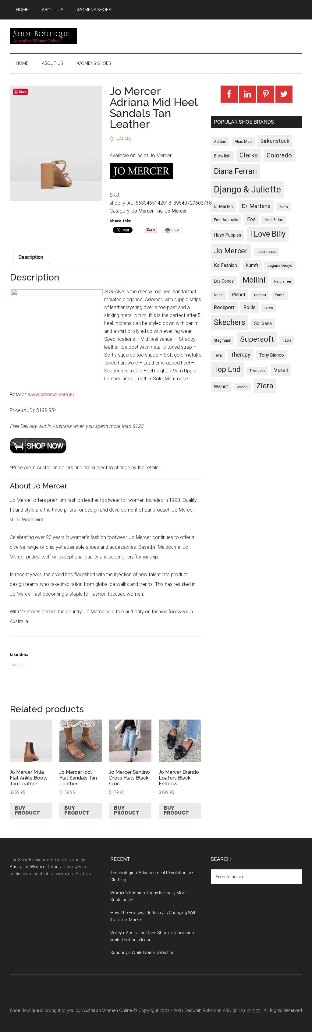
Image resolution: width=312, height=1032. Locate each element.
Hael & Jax (273, 220)
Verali (281, 370)
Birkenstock (275, 141)
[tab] (30, 257)
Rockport (224, 307)
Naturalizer (282, 282)
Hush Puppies (227, 235)
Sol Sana (263, 323)
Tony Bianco (271, 355)
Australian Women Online (34, 866)
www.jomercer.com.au (51, 394)
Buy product (27, 810)
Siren (268, 308)
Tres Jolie (257, 371)
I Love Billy (267, 234)
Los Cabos (224, 281)
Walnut (221, 386)
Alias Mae (243, 141)
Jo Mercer (143, 211)
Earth (283, 207)
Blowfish (222, 155)
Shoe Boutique (43, 36)
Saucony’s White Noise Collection (142, 952)
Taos (286, 340)
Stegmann (222, 340)
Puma (280, 295)
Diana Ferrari (235, 171)
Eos (251, 219)
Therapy (240, 354)
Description (30, 257)
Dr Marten (223, 206)
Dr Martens (256, 206)
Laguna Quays (280, 265)
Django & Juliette (247, 189)
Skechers (229, 322)
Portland (260, 295)
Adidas (220, 141)
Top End (227, 369)
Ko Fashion (225, 265)
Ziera (265, 386)
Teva (218, 355)
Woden (242, 387)
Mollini (254, 279)
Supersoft (257, 339)
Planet (238, 295)
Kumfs (252, 265)
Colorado (279, 155)
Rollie (249, 307)
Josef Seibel (266, 252)
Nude (218, 295)
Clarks (248, 155)
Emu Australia (226, 219)
